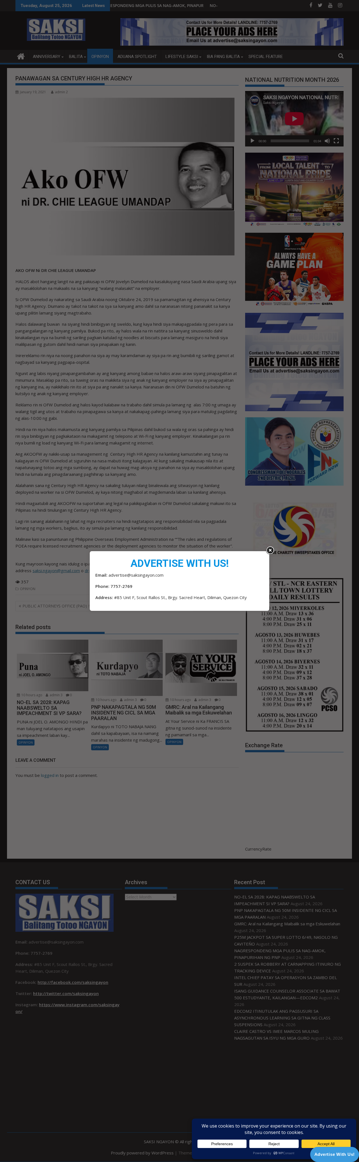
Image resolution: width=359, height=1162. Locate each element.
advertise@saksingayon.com (136, 575)
